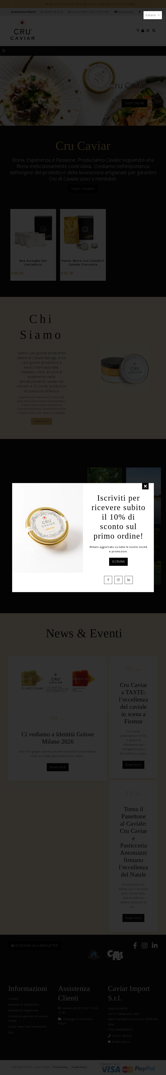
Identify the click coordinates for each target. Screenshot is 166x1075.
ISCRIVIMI (118, 561)
